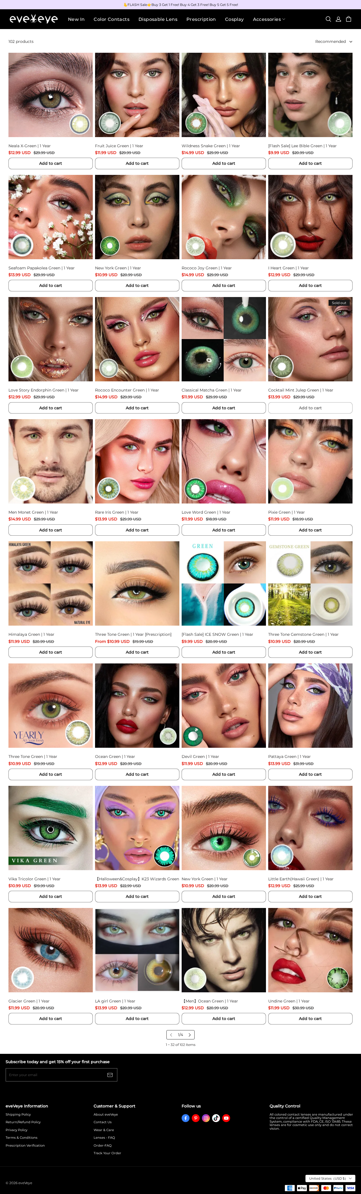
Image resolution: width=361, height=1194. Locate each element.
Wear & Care (104, 1130)
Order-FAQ (103, 1145)
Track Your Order (107, 1153)
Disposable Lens (157, 19)
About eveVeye (106, 1114)
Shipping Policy (18, 1114)
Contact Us (103, 1122)
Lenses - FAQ (104, 1138)
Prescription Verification (25, 1145)
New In (76, 19)
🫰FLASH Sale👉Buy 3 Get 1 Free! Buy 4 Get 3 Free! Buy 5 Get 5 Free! (180, 4)
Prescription (201, 19)
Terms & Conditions (22, 1138)
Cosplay (234, 19)
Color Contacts (111, 19)
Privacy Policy (16, 1130)
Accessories (267, 19)
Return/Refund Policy (23, 1122)
